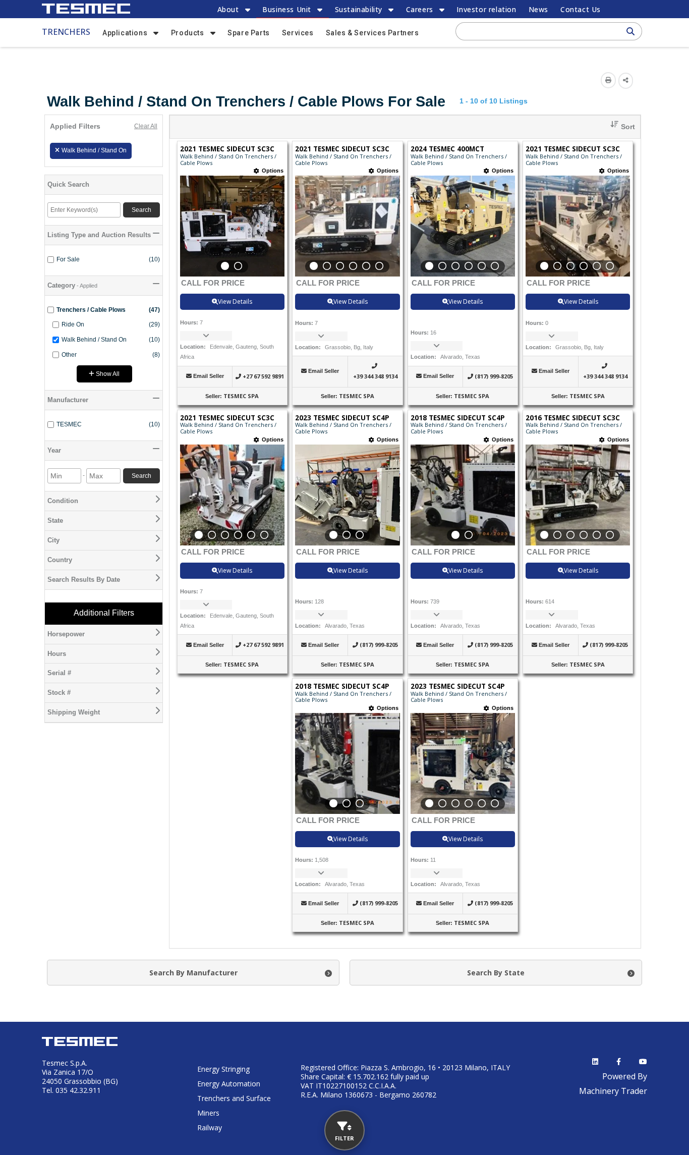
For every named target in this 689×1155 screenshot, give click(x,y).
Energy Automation (228, 1083)
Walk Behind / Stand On (94, 150)
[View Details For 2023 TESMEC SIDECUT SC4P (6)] (347, 495)
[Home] (86, 8)
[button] (619, 127)
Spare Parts (248, 33)
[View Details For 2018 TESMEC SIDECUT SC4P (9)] (347, 763)
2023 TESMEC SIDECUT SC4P (342, 418)
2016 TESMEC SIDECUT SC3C (573, 418)
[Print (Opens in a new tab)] (608, 80)
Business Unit (286, 9)
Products (187, 33)
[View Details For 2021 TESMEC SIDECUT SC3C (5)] (232, 495)
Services (298, 33)
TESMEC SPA (241, 396)
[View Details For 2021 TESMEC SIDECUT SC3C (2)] (347, 226)
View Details (235, 301)
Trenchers (66, 31)
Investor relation (486, 9)
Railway (209, 1127)
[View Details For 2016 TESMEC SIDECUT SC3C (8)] (578, 495)
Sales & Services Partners (372, 33)
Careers (419, 9)
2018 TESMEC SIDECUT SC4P (458, 418)
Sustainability (358, 9)
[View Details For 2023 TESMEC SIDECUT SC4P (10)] (463, 763)
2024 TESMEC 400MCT (447, 149)
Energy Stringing (223, 1069)
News (538, 9)
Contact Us (580, 9)
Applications (124, 33)
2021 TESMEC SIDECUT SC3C (227, 149)
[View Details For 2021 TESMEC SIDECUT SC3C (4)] (578, 226)
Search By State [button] (496, 972)
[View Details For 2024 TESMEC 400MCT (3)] (463, 226)
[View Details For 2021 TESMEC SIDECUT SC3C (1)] (232, 226)
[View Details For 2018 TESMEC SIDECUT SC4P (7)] (463, 495)
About (228, 9)
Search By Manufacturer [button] (193, 972)
